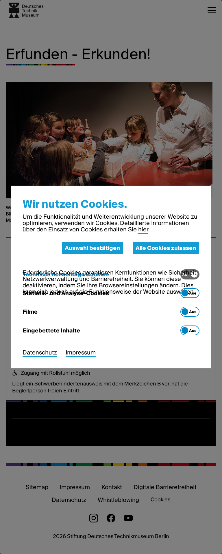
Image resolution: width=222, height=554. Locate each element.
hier (143, 229)
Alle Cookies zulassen (166, 247)
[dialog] (111, 277)
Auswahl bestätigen (92, 247)
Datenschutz (40, 352)
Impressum (81, 352)
